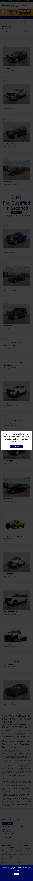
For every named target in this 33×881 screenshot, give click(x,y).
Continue (16, 446)
